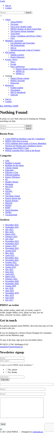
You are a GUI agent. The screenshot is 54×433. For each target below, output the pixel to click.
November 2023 (12, 241)
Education (9, 170)
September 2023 (12, 243)
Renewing (14, 83)
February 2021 (11, 279)
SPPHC (8, 212)
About (7, 19)
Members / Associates (14, 41)
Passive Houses (11, 201)
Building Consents (13, 163)
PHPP (7, 208)
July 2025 (9, 229)
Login (2, 1)
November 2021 (12, 260)
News (12, 62)
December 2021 (11, 258)
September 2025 (12, 227)
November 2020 (12, 281)
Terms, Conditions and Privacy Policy (26, 36)
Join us (8, 5)
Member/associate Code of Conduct (25, 50)
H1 (6, 179)
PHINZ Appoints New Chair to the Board (22, 150)
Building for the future (14, 165)
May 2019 (9, 295)
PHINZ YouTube (17, 81)
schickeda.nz (38, 432)
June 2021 (9, 272)
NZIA (7, 193)
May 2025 (9, 232)
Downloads (15, 90)
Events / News (11, 59)
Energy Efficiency (12, 177)
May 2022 (9, 253)
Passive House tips (13, 198)
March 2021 (10, 276)
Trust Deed (15, 34)
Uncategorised (11, 215)
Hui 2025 (9, 186)
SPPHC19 (20, 71)
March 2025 (10, 234)
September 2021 (12, 265)
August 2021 (10, 267)
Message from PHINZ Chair (17, 148)
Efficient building (12, 175)
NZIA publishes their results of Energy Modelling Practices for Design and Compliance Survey (25, 144)
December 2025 (11, 225)
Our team (14, 24)
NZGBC (9, 191)
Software (14, 95)
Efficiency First (11, 172)
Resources (9, 85)
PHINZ (8, 205)
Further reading (16, 88)
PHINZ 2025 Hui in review (16, 141)
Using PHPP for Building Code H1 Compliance (25, 139)
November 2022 (12, 248)
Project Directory (17, 57)
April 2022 (9, 255)
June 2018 (9, 298)
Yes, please (12, 369)
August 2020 (10, 286)
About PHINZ (16, 22)
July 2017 (9, 300)
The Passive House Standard (22, 31)
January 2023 (10, 246)
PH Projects (10, 52)
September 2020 (12, 283)
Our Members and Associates (22, 43)
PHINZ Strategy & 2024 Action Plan (25, 29)
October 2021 (11, 262)
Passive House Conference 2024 (29, 69)
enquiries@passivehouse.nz (11, 347)
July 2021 (9, 269)
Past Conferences (17, 66)
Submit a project (17, 55)
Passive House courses (19, 78)
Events (13, 64)
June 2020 (9, 290)
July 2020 (9, 288)
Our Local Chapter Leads (21, 26)
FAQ (12, 38)
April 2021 (9, 274)
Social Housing (11, 210)
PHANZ (8, 203)
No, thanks (12, 372)
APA (7, 161)
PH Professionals (17, 45)
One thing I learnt (12, 196)
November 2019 (12, 293)
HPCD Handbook (18, 92)
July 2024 (9, 239)
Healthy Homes (11, 182)
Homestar (9, 184)
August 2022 (10, 251)
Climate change (11, 168)
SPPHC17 (20, 73)
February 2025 (11, 236)
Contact (8, 8)
